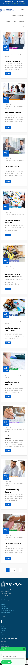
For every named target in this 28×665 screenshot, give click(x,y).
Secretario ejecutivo (12, 61)
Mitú (15, 55)
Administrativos (9, 55)
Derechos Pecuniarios (5, 612)
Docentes (11, 5)
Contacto (16, 5)
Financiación (3, 606)
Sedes (18, 55)
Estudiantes (16, 3)
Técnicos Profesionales (18, 15)
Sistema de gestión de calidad (7, 610)
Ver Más (8, 73)
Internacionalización (5, 608)
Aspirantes (10, 3)
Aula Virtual (21, 1)
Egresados (22, 3)
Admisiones (21, 21)
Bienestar (5, 3)
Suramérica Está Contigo (10, 1)
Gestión (22, 27)
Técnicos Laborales (11, 21)
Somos (22, 9)
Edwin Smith (8, 53)
